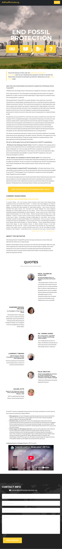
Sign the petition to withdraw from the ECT (31, 189)
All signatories (50, 231)
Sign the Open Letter (37, 231)
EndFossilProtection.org (10, 2)
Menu (56, 2)
